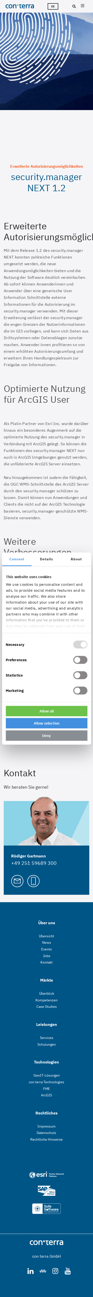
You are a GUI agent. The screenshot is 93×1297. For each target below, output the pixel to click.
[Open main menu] (82, 6)
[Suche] (73, 7)
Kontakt (46, 962)
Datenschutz (46, 1133)
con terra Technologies (46, 1082)
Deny (46, 735)
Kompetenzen (46, 1000)
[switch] (80, 660)
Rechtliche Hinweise (46, 1139)
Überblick (46, 993)
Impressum (46, 1126)
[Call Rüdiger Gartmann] (33, 880)
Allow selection (47, 723)
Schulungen (46, 1044)
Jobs (46, 956)
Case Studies (46, 1006)
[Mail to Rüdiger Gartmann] (17, 880)
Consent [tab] (16, 559)
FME (46, 1088)
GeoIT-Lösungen (46, 1075)
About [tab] (76, 559)
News (46, 942)
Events (46, 949)
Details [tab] (46, 559)
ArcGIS (46, 1095)
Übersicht (46, 936)
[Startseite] (21, 6)
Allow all (46, 710)
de (53, 6)
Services (46, 1038)
